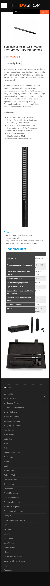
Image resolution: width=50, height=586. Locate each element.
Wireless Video (9, 471)
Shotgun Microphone (12, 502)
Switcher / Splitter (11, 475)
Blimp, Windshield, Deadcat (14, 520)
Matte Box (8, 439)
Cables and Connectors (13, 556)
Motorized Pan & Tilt (12, 453)
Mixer (6, 525)
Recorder (7, 529)
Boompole (8, 516)
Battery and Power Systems (15, 561)
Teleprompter (9, 484)
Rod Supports (9, 430)
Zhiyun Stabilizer (10, 412)
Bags (6, 565)
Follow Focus (9, 435)
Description (13, 63)
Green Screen (9, 547)
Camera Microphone (11, 498)
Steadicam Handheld (12, 416)
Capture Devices (10, 480)
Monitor (7, 466)
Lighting (7, 534)
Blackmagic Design (11, 403)
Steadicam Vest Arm (12, 421)
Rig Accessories (10, 398)
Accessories (8, 570)
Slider (6, 444)
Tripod (6, 462)
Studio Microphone (11, 493)
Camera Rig (8, 394)
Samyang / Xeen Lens (12, 426)
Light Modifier (9, 543)
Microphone (8, 489)
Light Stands (9, 538)
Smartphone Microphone (13, 511)
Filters (6, 552)
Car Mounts (8, 457)
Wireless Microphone (12, 507)
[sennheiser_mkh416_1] (25, 30)
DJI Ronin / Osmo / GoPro (14, 407)
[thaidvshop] (24, 5)
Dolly (6, 448)
